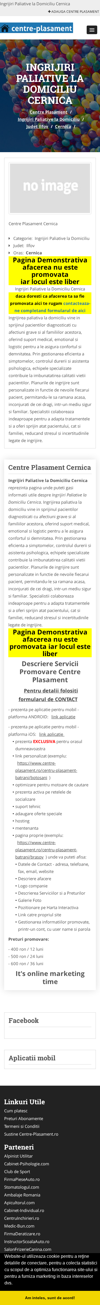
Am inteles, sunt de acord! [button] (50, 1298)
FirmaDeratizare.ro (22, 1233)
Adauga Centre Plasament (75, 11)
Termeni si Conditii (21, 1126)
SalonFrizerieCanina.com (27, 1249)
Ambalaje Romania (22, 1194)
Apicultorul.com (19, 1202)
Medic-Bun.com (19, 1225)
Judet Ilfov (37, 126)
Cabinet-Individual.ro (24, 1210)
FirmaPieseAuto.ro (22, 1179)
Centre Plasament (49, 112)
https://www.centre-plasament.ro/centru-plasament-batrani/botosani (46, 770)
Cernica (63, 126)
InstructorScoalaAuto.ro (26, 1241)
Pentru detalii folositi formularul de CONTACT (48, 694)
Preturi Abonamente (23, 1118)
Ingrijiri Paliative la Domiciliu (49, 119)
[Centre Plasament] (36, 27)
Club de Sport (17, 1171)
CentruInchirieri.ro (21, 1218)
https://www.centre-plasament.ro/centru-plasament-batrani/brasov (46, 850)
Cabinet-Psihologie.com (26, 1163)
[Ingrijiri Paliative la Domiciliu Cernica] (50, 188)
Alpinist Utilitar (18, 1155)
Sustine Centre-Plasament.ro (31, 1133)
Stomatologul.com (21, 1186)
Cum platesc (16, 1110)
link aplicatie (63, 716)
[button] (92, 30)
